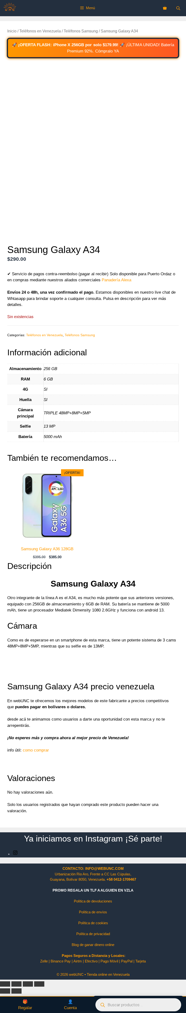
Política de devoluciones (93, 901)
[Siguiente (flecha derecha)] (16, 991)
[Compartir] (28, 984)
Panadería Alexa (116, 280)
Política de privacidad (93, 934)
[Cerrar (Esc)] (39, 984)
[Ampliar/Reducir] (5, 984)
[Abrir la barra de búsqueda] (178, 8)
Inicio (11, 31)
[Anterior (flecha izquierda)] (5, 991)
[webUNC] (9, 8)
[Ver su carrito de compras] (164, 8)
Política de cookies (93, 923)
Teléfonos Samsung (81, 31)
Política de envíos (93, 912)
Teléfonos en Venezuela (40, 31)
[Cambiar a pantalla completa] (16, 984)
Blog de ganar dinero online (93, 945)
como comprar (36, 750)
